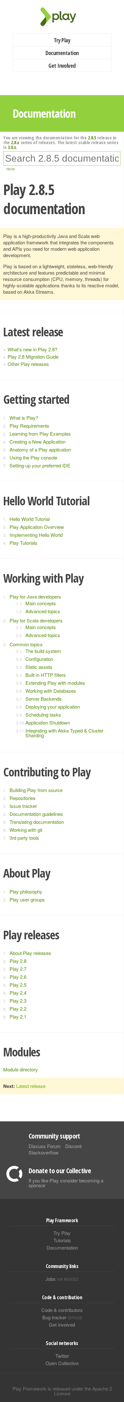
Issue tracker (23, 806)
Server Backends (43, 698)
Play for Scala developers (36, 620)
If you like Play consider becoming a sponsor (66, 1182)
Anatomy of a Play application (40, 449)
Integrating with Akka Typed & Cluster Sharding (64, 733)
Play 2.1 (18, 1016)
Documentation (62, 53)
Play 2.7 (18, 968)
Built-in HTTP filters (45, 674)
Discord (73, 1146)
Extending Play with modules (55, 682)
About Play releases (30, 953)
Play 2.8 (18, 960)
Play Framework (62, 16)
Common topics (26, 644)
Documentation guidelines (36, 813)
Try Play (62, 40)
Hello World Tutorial (30, 518)
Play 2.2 (18, 1008)
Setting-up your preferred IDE (40, 465)
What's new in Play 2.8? (32, 349)
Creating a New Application (37, 441)
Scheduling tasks (43, 714)
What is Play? (24, 417)
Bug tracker (62, 1317)
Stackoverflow (44, 1152)
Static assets (38, 666)
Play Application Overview (37, 526)
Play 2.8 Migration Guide (33, 356)
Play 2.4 (18, 992)
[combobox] (62, 158)
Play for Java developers (35, 596)
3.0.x (12, 147)
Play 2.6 (18, 976)
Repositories (23, 798)
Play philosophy (26, 891)
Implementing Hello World (36, 534)
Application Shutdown (47, 722)
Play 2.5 (18, 984)
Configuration (39, 658)
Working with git (26, 829)
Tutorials (62, 1240)
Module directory (20, 1069)
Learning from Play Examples (40, 433)
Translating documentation (37, 821)
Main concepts (40, 603)
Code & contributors (62, 1310)
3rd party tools (24, 837)
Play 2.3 (18, 1000)
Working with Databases (50, 690)
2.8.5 (92, 137)
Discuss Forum (45, 1146)
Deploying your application (52, 706)
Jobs (62, 1278)
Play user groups (27, 899)
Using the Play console (33, 457)
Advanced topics (42, 611)
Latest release (30, 1086)
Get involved (62, 1324)
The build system (43, 651)
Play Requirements (29, 425)
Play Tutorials (24, 542)
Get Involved (62, 65)
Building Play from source (36, 790)
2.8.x (15, 142)
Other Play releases (28, 364)
